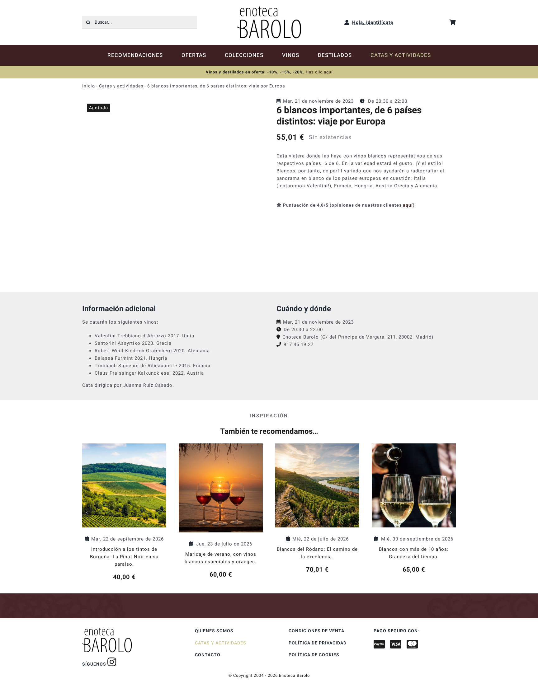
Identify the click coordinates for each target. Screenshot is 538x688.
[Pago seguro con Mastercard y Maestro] (111, 662)
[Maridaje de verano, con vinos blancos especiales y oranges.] (221, 511)
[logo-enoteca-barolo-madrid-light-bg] (269, 8)
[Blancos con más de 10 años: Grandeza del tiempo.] (414, 508)
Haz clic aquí (319, 72)
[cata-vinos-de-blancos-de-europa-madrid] (172, 187)
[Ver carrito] (452, 22)
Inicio (88, 86)
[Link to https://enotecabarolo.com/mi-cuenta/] (347, 22)
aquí (408, 205)
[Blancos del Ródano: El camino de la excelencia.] (317, 508)
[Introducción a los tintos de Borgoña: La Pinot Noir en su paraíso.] (124, 512)
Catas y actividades (121, 86)
